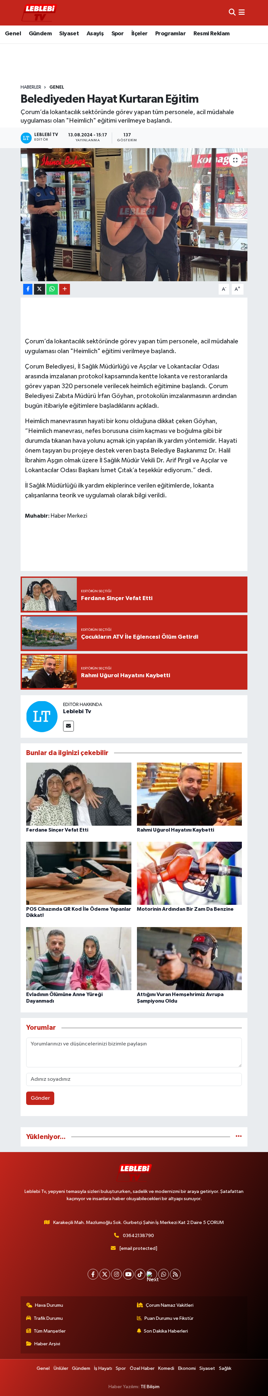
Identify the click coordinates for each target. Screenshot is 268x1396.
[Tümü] (239, 1137)
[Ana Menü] (242, 12)
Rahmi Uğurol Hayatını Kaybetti (175, 830)
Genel (13, 34)
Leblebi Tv (77, 712)
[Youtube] (128, 1274)
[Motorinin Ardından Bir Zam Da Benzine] (189, 873)
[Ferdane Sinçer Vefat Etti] (78, 794)
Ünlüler (61, 1368)
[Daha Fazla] (64, 289)
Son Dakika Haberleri (166, 1331)
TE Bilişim (150, 1386)
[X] (104, 1274)
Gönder (40, 1098)
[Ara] (232, 12)
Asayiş (95, 34)
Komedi (166, 1368)
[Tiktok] (140, 1274)
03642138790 (138, 1235)
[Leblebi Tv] (42, 716)
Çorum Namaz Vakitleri (169, 1305)
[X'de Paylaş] (39, 289)
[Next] (151, 1274)
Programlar (170, 34)
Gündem (40, 34)
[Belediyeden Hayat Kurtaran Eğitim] (134, 214)
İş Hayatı (103, 1368)
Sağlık (225, 1368)
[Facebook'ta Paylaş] (27, 289)
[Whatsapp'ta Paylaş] (52, 289)
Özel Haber (142, 1368)
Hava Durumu (49, 1305)
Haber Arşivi (47, 1343)
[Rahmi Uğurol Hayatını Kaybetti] (189, 794)
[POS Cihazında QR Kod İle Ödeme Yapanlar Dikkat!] (78, 873)
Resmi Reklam (211, 34)
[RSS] (175, 1274)
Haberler (31, 87)
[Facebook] (93, 1274)
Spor (117, 34)
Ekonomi (187, 1368)
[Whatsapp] (163, 1274)
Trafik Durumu (48, 1318)
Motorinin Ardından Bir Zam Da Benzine (185, 909)
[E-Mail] (68, 726)
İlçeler (139, 34)
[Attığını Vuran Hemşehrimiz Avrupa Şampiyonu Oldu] (189, 958)
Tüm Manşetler (50, 1331)
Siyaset (69, 34)
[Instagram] (116, 1274)
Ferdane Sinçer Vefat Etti (57, 830)
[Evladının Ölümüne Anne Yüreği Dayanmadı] (78, 958)
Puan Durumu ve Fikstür (168, 1318)
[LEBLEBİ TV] (39, 12)
